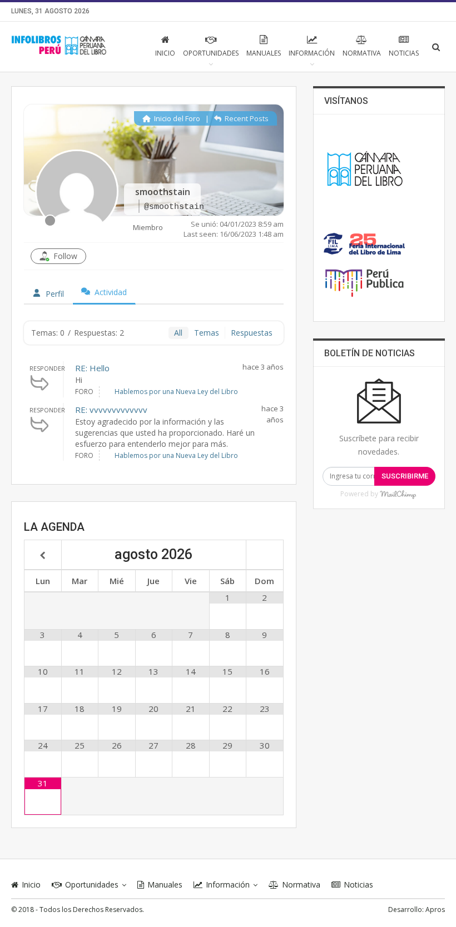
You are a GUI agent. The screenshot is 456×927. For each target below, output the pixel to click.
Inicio (165, 53)
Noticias (404, 53)
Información (312, 53)
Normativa (362, 53)
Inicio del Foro (176, 118)
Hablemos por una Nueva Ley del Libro (176, 391)
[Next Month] (264, 556)
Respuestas (251, 332)
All (178, 332)
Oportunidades (211, 53)
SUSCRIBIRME (404, 476)
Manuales (263, 53)
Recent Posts (246, 118)
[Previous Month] (42, 556)
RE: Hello (92, 367)
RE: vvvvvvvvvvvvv (111, 409)
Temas (206, 332)
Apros (435, 909)
